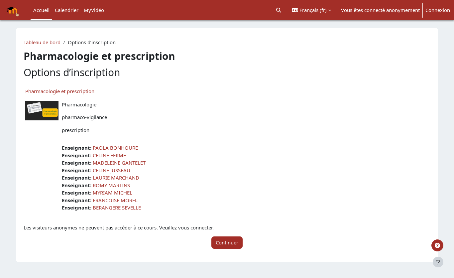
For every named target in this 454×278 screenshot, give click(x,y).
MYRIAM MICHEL (112, 192)
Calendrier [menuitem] (66, 10)
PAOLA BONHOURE (115, 147)
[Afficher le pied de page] (438, 262)
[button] (279, 10)
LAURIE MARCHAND (116, 177)
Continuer (227, 242)
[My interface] (437, 245)
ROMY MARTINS (111, 185)
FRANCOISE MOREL (115, 200)
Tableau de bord (42, 42)
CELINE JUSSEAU (111, 170)
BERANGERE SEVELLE (117, 207)
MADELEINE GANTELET (119, 162)
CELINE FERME (109, 155)
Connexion (437, 10)
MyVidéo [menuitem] (94, 10)
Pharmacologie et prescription (59, 91)
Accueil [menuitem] (41, 10)
